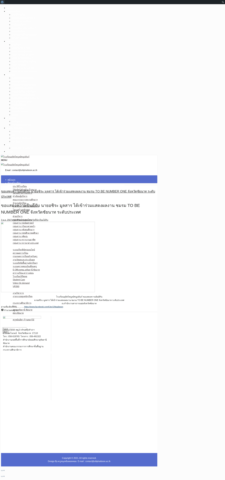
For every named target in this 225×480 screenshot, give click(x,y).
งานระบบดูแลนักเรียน (21, 125)
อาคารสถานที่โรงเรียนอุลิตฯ (24, 35)
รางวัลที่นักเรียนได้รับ (38, 220)
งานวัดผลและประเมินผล (22, 88)
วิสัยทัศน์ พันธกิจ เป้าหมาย (23, 18)
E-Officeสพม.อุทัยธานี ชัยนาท (25, 98)
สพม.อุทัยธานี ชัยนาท (21, 138)
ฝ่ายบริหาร (16, 45)
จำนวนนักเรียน (18, 31)
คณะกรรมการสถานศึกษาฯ (23, 28)
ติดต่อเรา (10, 151)
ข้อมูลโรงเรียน (13, 11)
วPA (8, 145)
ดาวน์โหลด (11, 118)
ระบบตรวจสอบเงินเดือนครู (23, 94)
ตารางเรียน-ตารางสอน (21, 101)
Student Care (17, 108)
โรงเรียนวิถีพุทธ (18, 105)
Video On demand (19, 111)
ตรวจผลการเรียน (19, 81)
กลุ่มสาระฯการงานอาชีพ (22, 68)
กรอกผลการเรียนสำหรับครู (23, 85)
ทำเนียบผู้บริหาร (18, 24)
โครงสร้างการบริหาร (21, 21)
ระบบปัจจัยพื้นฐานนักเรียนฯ (23, 91)
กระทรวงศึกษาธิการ (20, 131)
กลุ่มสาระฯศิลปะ (19, 64)
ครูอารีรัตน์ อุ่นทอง (20, 220)
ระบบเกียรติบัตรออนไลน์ (22, 78)
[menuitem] (2, 2)
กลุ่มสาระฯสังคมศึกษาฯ (22, 58)
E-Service (10, 75)
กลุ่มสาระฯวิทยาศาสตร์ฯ (22, 54)
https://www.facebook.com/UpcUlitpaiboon (43, 307)
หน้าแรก (10, 8)
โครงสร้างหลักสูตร (20, 38)
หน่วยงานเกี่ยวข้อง (14, 128)
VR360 (14, 115)
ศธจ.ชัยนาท (16, 141)
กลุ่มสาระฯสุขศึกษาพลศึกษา (24, 61)
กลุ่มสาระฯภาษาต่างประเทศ (24, 71)
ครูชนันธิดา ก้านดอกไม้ (22, 148)
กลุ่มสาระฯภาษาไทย (20, 48)
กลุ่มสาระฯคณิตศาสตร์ (21, 51)
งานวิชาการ (17, 121)
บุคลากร (10, 41)
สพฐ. (13, 135)
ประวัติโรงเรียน (18, 14)
